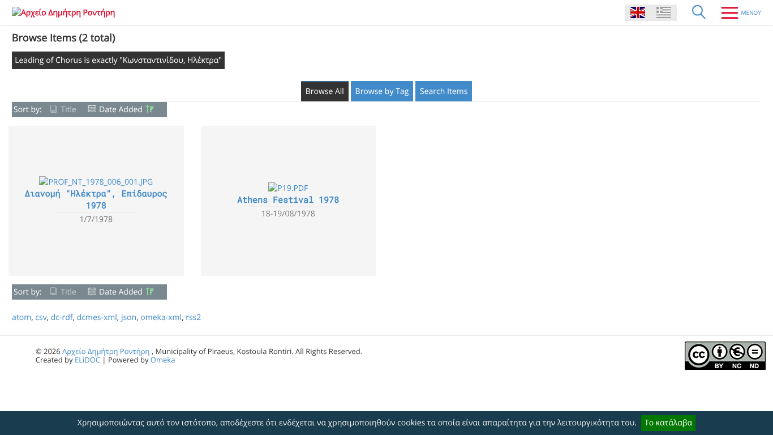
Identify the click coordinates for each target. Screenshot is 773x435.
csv (40, 317)
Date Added (121, 109)
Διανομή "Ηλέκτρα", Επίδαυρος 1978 (96, 199)
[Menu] (736, 12)
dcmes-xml (97, 317)
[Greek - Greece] (663, 13)
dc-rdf (62, 317)
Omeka (163, 360)
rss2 (193, 317)
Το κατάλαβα (668, 422)
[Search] (698, 12)
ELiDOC (87, 360)
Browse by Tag (382, 91)
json (128, 317)
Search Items (443, 91)
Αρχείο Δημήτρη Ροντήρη (105, 351)
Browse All (325, 91)
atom (21, 317)
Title (68, 109)
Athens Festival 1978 (288, 200)
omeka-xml (161, 317)
